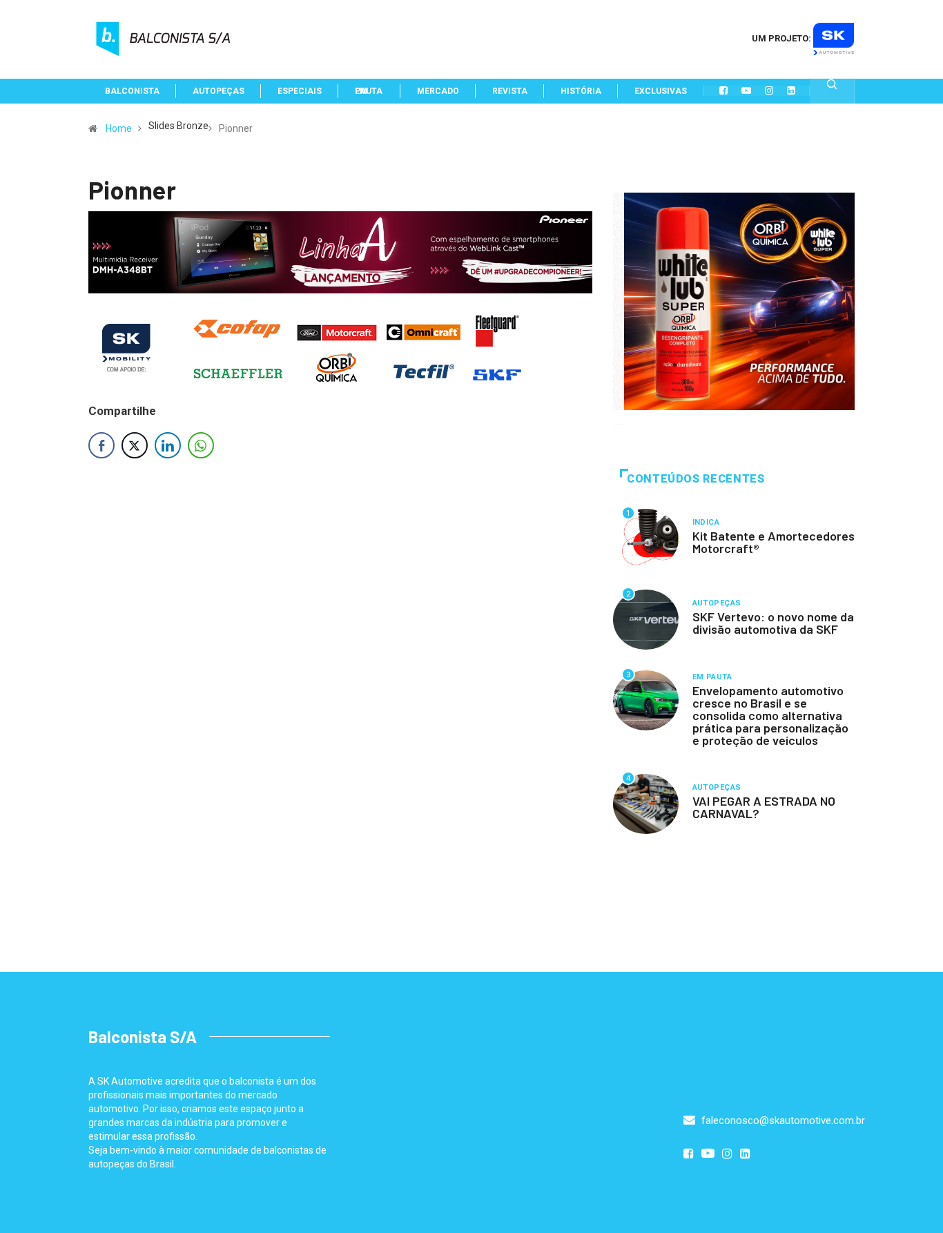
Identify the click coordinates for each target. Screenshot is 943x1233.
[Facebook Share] (101, 445)
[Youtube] (746, 90)
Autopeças (716, 603)
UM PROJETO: (782, 38)
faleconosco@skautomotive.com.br (782, 1120)
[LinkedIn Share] (168, 445)
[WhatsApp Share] (201, 445)
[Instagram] (769, 90)
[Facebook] (723, 90)
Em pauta (712, 676)
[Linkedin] (791, 90)
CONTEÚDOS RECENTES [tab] (696, 478)
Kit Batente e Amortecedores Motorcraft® (773, 542)
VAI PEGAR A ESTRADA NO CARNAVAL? (763, 807)
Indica (706, 522)
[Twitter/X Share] (134, 445)
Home (119, 128)
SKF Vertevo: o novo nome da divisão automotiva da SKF (773, 623)
